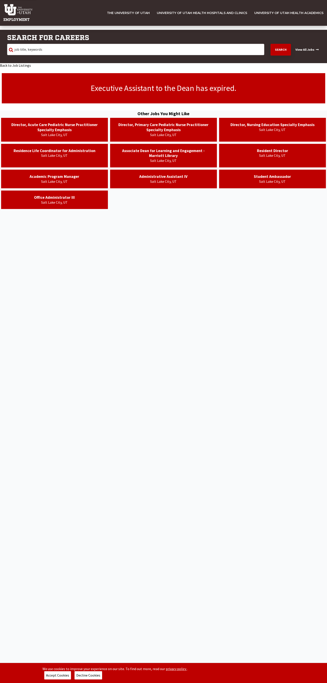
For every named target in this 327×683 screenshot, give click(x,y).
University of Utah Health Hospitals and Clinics (202, 13)
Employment (16, 20)
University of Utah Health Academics (288, 13)
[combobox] (135, 49)
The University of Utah (128, 13)
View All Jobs (304, 50)
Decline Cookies (88, 675)
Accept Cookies (57, 675)
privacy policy (176, 669)
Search (281, 50)
